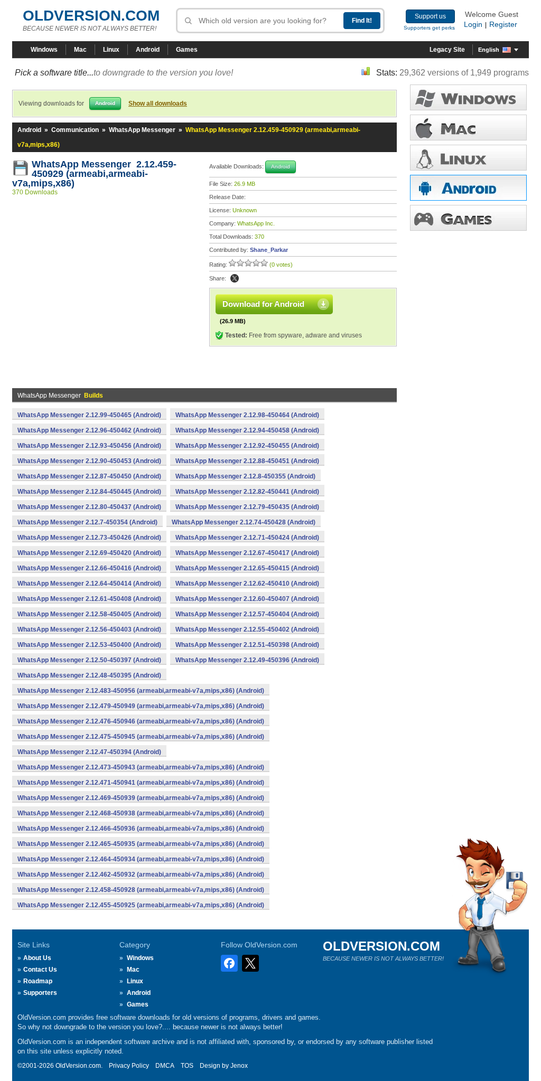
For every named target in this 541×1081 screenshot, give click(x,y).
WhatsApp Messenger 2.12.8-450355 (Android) (245, 476)
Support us (430, 16)
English (488, 49)
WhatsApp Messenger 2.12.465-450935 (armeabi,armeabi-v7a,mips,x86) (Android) (140, 844)
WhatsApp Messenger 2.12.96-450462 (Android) (89, 430)
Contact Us (40, 969)
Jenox (239, 1065)
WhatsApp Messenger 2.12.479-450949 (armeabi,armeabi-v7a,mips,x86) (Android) (140, 706)
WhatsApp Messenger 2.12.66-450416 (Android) (89, 568)
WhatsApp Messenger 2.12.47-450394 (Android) (89, 752)
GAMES (468, 218)
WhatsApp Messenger (142, 130)
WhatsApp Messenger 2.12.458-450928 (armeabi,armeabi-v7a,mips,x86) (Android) (140, 890)
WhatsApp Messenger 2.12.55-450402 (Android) (247, 629)
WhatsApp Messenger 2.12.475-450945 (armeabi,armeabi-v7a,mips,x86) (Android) (140, 736)
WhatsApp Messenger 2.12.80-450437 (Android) (89, 507)
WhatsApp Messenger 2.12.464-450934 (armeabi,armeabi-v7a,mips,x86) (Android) (140, 859)
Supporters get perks (429, 28)
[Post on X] (234, 278)
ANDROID (468, 188)
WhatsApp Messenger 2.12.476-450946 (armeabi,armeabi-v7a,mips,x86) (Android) (140, 721)
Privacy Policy (129, 1065)
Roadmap (37, 981)
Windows (44, 49)
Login (473, 24)
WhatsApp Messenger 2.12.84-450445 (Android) (89, 491)
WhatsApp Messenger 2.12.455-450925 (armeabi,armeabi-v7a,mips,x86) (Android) (140, 905)
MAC (468, 127)
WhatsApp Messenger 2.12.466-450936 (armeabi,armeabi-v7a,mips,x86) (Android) (140, 828)
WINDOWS (468, 97)
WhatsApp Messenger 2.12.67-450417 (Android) (247, 553)
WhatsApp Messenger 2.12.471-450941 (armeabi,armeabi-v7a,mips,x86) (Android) (140, 782)
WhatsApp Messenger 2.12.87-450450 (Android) (89, 476)
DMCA (164, 1065)
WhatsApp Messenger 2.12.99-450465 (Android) (89, 415)
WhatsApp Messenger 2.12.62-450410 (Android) (247, 583)
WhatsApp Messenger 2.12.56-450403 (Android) (89, 629)
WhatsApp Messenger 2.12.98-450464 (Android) (247, 415)
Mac (80, 49)
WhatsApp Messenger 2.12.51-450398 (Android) (247, 644)
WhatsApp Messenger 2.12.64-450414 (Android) (89, 583)
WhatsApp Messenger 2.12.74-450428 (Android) (243, 522)
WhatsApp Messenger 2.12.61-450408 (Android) (89, 599)
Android (148, 49)
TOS (187, 1065)
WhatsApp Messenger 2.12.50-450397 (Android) (89, 660)
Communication (75, 130)
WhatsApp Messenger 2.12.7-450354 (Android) (87, 522)
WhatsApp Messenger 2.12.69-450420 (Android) (89, 553)
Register (503, 24)
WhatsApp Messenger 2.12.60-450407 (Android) (247, 599)
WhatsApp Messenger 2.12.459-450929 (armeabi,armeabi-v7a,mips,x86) (94, 174)
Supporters (40, 993)
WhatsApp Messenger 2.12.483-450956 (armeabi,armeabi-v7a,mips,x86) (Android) (140, 690)
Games (187, 49)
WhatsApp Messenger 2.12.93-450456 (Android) (89, 445)
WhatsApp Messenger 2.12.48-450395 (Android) (89, 675)
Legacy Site (447, 49)
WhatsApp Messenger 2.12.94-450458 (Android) (247, 430)
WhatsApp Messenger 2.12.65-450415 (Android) (247, 568)
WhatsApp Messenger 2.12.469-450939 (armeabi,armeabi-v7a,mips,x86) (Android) (140, 798)
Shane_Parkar (269, 250)
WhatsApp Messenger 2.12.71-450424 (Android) (247, 537)
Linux (111, 49)
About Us (37, 958)
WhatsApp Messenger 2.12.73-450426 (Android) (89, 537)
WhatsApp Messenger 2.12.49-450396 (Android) (247, 660)
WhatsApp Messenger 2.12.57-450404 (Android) (247, 614)
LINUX (468, 158)
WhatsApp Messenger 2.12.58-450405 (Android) (89, 614)
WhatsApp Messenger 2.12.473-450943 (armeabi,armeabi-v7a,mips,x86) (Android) (140, 767)
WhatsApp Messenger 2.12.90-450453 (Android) (89, 461)
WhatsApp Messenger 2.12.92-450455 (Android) (247, 445)
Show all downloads (157, 103)
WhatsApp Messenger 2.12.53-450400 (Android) (89, 644)
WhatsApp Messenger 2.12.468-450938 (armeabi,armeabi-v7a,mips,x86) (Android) (140, 813)
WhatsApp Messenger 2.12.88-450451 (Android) (247, 461)
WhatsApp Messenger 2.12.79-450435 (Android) (247, 507)
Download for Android (263, 303)
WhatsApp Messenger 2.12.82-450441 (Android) (247, 491)
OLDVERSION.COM (91, 15)
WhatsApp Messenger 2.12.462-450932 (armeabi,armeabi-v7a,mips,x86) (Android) (140, 874)
